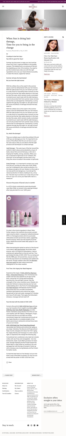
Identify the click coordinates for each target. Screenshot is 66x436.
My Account (18, 386)
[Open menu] (4, 6)
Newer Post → (36, 375)
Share (10, 362)
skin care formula (20, 249)
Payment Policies (48, 433)
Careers (17, 393)
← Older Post (8, 375)
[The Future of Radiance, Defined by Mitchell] (54, 86)
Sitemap (4, 388)
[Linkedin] (34, 425)
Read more (47, 74)
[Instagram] (31, 425)
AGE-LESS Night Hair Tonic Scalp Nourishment (20, 325)
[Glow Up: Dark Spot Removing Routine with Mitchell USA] (54, 45)
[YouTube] (37, 425)
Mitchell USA (8, 433)
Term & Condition (6, 393)
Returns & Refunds (36, 433)
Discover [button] (5, 383)
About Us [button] (30, 383)
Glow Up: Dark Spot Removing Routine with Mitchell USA (51, 58)
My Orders (17, 388)
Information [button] (19, 383)
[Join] (61, 411)
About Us (4, 386)
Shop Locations (19, 391)
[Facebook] (28, 425)
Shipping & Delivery (22, 433)
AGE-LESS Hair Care (26, 306)
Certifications (5, 391)
